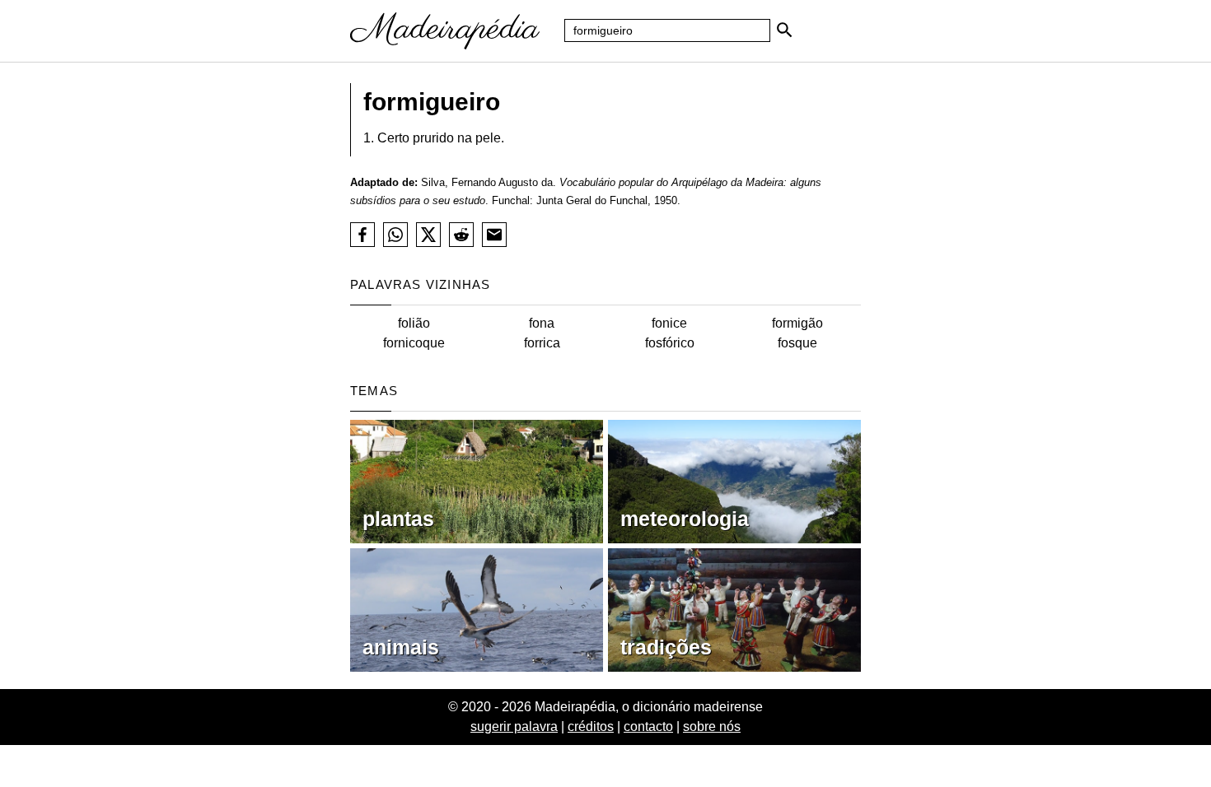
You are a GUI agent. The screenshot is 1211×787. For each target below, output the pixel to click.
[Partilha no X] (428, 234)
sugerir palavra (514, 726)
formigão (797, 323)
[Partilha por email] (494, 234)
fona (541, 323)
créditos (591, 726)
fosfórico (669, 343)
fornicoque (414, 343)
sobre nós (712, 726)
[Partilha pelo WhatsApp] (395, 234)
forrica (542, 343)
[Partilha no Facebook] (362, 234)
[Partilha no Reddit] (461, 234)
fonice (669, 323)
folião (414, 323)
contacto (648, 726)
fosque (797, 343)
